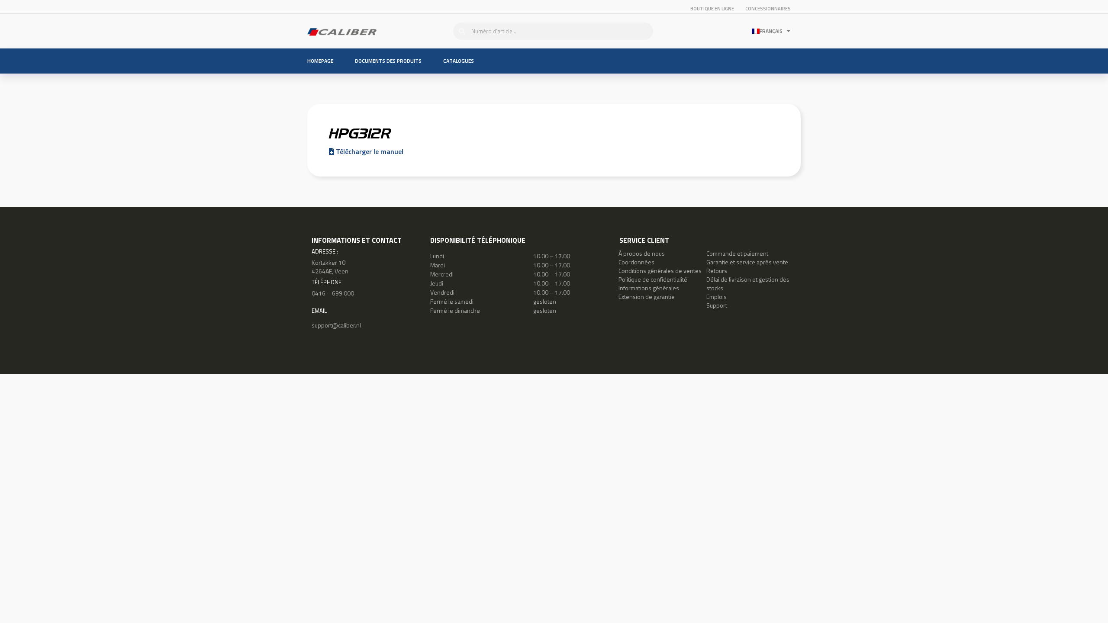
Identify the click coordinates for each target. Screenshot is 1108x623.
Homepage (320, 61)
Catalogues (458, 61)
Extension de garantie (646, 296)
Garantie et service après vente (747, 262)
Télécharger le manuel (368, 151)
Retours (716, 270)
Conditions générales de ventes (660, 270)
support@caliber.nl (336, 325)
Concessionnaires (768, 8)
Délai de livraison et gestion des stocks (747, 283)
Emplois (716, 296)
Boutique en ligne (712, 8)
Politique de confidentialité (652, 279)
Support (716, 305)
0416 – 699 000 (333, 293)
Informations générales (648, 287)
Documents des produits (388, 61)
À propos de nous (641, 253)
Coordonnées (636, 262)
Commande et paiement (737, 253)
